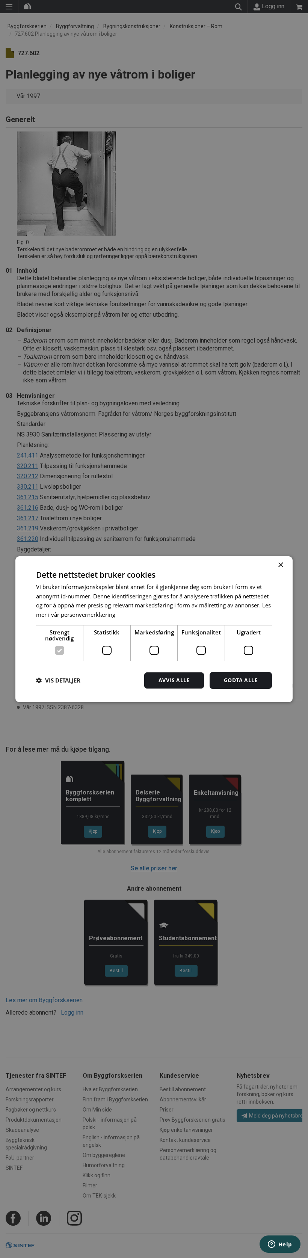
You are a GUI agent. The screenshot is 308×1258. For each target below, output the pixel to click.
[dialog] (154, 629)
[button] (58, 680)
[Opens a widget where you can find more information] (279, 1244)
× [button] (280, 565)
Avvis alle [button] (174, 680)
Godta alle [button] (241, 680)
